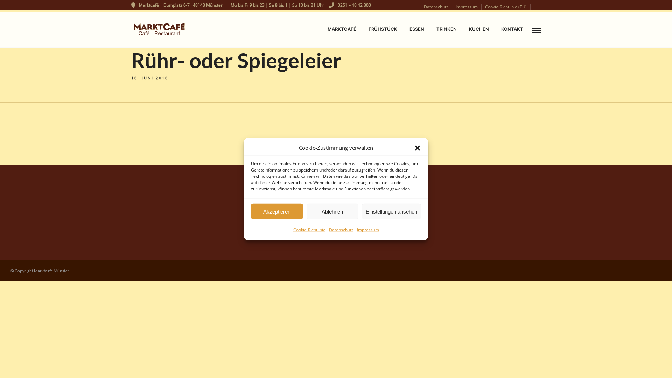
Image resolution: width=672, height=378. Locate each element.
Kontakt (512, 29)
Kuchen (479, 29)
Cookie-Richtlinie (309, 230)
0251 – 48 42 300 (354, 5)
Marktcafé (342, 29)
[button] (417, 147)
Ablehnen (332, 211)
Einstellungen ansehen (391, 211)
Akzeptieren (276, 211)
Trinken (446, 29)
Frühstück (383, 29)
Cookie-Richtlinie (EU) (506, 7)
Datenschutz (341, 230)
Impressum (368, 230)
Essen (417, 29)
